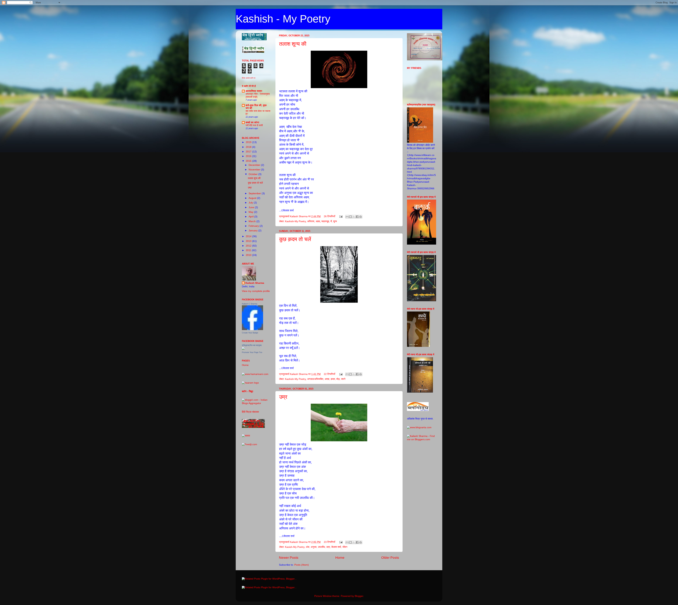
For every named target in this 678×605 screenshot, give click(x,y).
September (255, 193)
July (251, 202)
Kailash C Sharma (249, 304)
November (255, 169)
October (253, 174)
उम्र (283, 397)
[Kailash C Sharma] (252, 329)
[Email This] (347, 216)
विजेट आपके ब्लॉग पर (248, 78)
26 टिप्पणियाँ (329, 216)
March (252, 221)
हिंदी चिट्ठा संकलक (250, 412)
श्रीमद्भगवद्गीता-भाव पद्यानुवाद (252, 345)
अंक (307, 547)
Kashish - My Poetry (283, 19)
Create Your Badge (250, 333)
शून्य (335, 221)
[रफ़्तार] (246, 435)
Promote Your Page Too (252, 352)
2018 (249, 147)
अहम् (318, 221)
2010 (249, 255)
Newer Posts (288, 557)
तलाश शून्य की (292, 44)
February (254, 226)
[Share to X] (354, 216)
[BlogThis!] (350, 216)
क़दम (333, 379)
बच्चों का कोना (252, 122)
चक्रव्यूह (325, 221)
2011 (249, 250)
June (252, 207)
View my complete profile (256, 291)
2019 (249, 142)
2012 (249, 245)
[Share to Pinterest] (360, 216)
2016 (249, 156)
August (253, 198)
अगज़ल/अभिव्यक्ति (315, 379)
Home (339, 557)
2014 (249, 236)
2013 (249, 241)
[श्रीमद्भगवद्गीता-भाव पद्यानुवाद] (243, 349)
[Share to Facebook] (357, 216)
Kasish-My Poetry (294, 547)
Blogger (359, 596)
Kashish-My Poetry (295, 221)
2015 (249, 161)
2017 (249, 151)
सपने (343, 379)
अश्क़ (327, 379)
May (251, 212)
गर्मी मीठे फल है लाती (254, 125)
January (253, 230)
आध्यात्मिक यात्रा (254, 91)
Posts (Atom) (301, 565)
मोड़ (338, 379)
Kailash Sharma (254, 283)
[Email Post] (340, 216)
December (255, 165)
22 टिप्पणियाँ (329, 374)
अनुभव (314, 547)
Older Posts (390, 557)
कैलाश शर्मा (336, 547)
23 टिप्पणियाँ (329, 542)
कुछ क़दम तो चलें (295, 239)
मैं (331, 221)
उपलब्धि (321, 547)
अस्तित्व (310, 221)
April (251, 216)
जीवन (344, 547)
